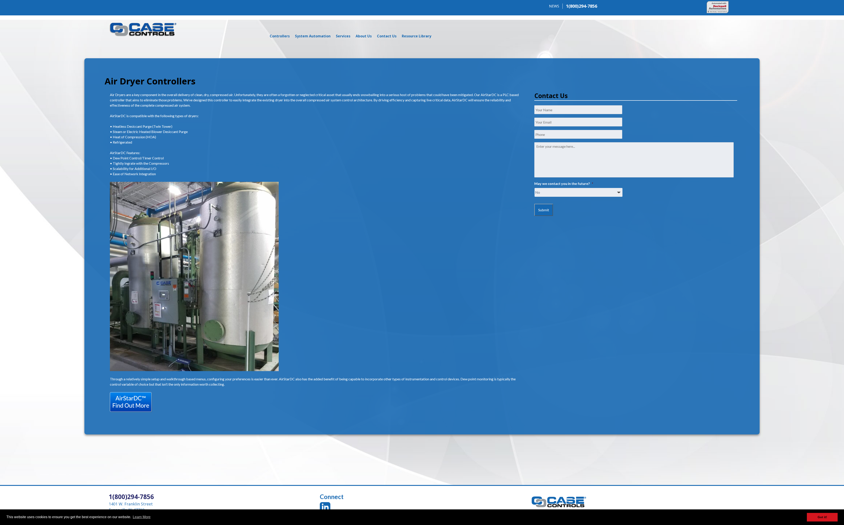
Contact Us (387, 36)
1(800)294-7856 (581, 6)
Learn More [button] (142, 517)
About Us (364, 36)
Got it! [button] (822, 517)
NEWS (554, 6)
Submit (543, 210)
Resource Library (416, 36)
